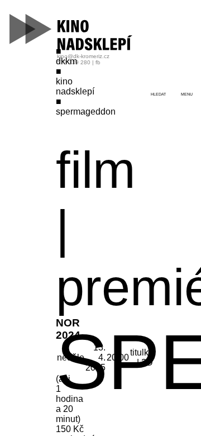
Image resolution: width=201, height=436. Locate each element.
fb (97, 62)
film (96, 169)
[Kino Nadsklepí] (71, 32)
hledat (158, 94)
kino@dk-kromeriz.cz (83, 56)
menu (187, 94)
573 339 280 (73, 62)
